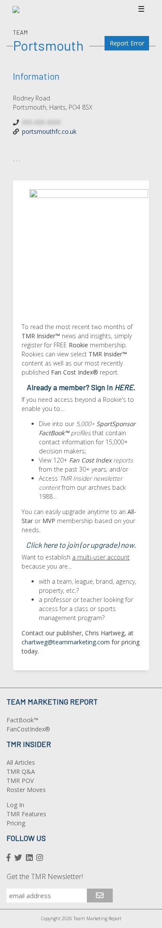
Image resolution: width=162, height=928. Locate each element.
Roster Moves (26, 790)
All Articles (20, 762)
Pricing (15, 823)
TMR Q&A (20, 771)
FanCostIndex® (28, 729)
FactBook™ (22, 720)
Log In (15, 805)
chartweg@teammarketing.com (66, 642)
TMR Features (26, 814)
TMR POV (20, 780)
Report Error (127, 43)
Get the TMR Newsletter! (44, 876)
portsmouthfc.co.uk (49, 131)
